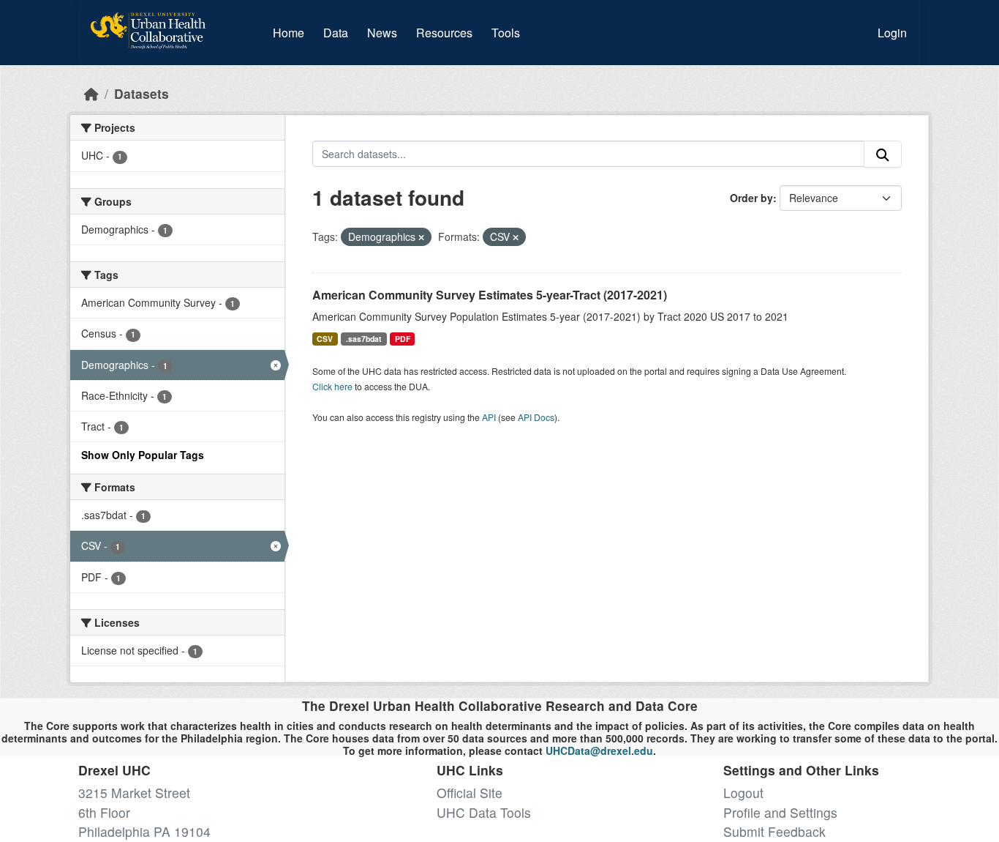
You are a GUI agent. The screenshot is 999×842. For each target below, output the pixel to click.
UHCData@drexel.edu (599, 750)
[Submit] (883, 154)
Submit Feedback (774, 831)
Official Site (469, 792)
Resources (444, 32)
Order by (751, 197)
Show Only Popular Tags (142, 454)
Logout (743, 792)
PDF (402, 338)
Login (892, 32)
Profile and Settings (780, 812)
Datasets (141, 93)
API (489, 417)
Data (338, 32)
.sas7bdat (364, 338)
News (382, 32)
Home (288, 32)
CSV (325, 338)
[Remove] (421, 237)
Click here (332, 386)
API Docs (536, 417)
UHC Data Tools (484, 812)
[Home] (91, 93)
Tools (505, 32)
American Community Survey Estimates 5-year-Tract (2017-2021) (489, 294)
